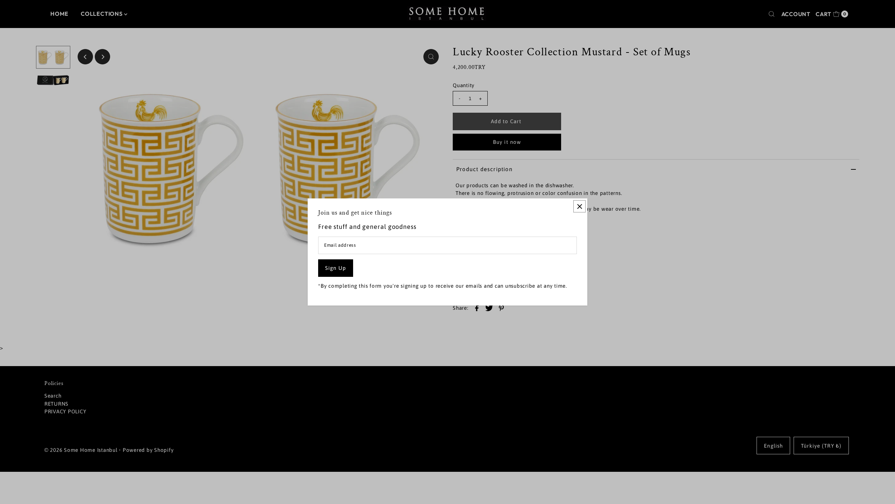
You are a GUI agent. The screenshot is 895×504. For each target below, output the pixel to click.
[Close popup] (579, 206)
